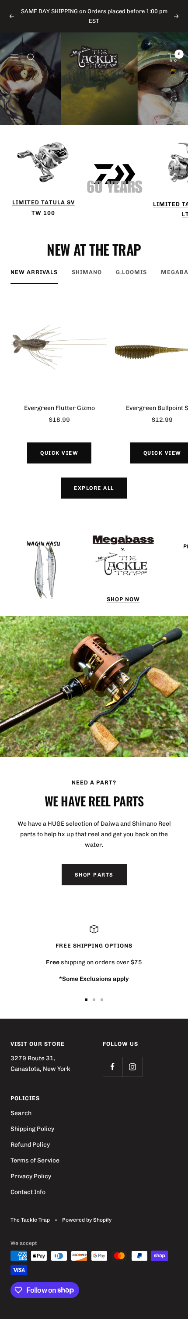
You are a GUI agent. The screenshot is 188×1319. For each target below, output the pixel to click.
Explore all (94, 488)
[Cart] (173, 57)
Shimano (87, 272)
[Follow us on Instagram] (132, 1067)
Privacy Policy (30, 1176)
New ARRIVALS (34, 272)
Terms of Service (34, 1160)
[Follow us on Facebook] (112, 1067)
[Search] (31, 57)
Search (20, 1113)
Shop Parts (94, 875)
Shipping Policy (32, 1129)
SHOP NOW (123, 599)
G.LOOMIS (131, 272)
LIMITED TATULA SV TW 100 (43, 207)
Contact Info (27, 1192)
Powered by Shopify (86, 1220)
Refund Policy (30, 1144)
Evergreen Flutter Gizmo (59, 408)
